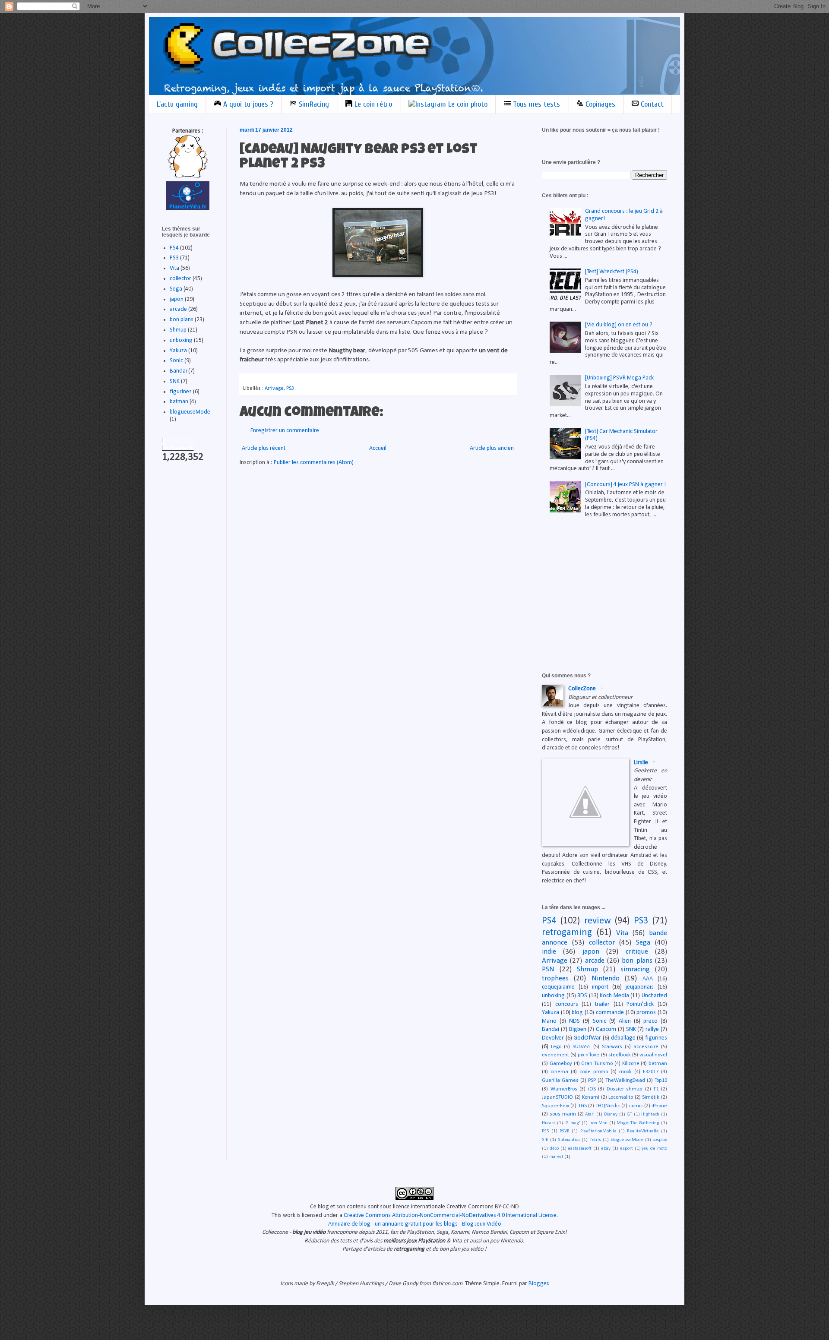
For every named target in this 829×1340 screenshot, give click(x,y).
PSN (548, 969)
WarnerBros (564, 1089)
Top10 (661, 1080)
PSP (592, 1080)
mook (625, 1072)
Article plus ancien (492, 448)
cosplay (660, 1140)
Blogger (538, 1283)
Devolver (553, 1038)
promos (646, 1012)
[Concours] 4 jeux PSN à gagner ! (625, 484)
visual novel (653, 1055)
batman (179, 401)
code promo (593, 1072)
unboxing (181, 340)
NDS (574, 1021)
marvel (556, 1156)
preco (650, 1021)
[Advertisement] (606, 590)
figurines (181, 392)
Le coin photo (466, 104)
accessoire (645, 1046)
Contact (651, 104)
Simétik (650, 1097)
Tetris (595, 1140)
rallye (652, 1029)
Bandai (178, 371)
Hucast (548, 1123)
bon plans (181, 319)
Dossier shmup (625, 1089)
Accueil (377, 448)
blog (577, 1012)
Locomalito (620, 1097)
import (600, 987)
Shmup (178, 330)
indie (549, 951)
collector (180, 278)
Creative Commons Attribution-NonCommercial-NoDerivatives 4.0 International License (450, 1215)
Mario (549, 1021)
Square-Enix (555, 1106)
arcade (178, 309)
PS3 (290, 388)
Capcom (606, 1029)
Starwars (612, 1046)
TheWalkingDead (625, 1080)
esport (626, 1148)
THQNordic (607, 1106)
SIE (545, 1140)
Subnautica (569, 1140)
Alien (625, 1021)
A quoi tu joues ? (247, 104)
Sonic (176, 360)
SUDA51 (581, 1046)
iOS (592, 1089)
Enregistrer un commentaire (284, 430)
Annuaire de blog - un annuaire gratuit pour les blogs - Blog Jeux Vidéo (414, 1224)
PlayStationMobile (598, 1131)
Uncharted (654, 995)
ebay (606, 1148)
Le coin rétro (372, 104)
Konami (590, 1097)
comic (636, 1106)
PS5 (545, 1131)
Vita (174, 268)
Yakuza (178, 351)
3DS (582, 995)
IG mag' (572, 1123)
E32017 (650, 1072)
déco (554, 1148)
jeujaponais (640, 987)
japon (177, 299)
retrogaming (567, 933)
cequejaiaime (558, 987)
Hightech (650, 1114)
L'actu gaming (177, 104)
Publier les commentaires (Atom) (314, 462)
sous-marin (563, 1114)
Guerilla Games (560, 1080)
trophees (555, 978)
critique (637, 951)
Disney (610, 1114)
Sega (176, 289)
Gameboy (561, 1063)
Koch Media (614, 995)
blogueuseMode (190, 412)
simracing (635, 969)
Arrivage (274, 388)
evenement (555, 1055)
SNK (175, 381)
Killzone (630, 1063)
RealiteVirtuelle (643, 1131)
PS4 (174, 248)
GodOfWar (587, 1038)
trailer (602, 1004)
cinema (559, 1072)
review (597, 921)
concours (566, 1004)
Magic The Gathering (638, 1123)
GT (629, 1114)
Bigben (577, 1029)
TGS (582, 1106)
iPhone (659, 1106)
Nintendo (606, 978)
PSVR (565, 1131)
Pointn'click (640, 1004)
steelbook (619, 1055)
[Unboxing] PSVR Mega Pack (619, 378)
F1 (656, 1089)
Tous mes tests (535, 104)
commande (610, 1012)
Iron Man (598, 1123)
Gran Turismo (597, 1063)
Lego (556, 1046)
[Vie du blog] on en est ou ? (618, 325)
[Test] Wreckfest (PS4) (611, 272)
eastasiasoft (580, 1148)
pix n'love (588, 1055)
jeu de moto (654, 1148)
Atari (590, 1114)
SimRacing (313, 104)
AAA (647, 979)
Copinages (599, 104)
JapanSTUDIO (557, 1097)
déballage (623, 1038)
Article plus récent (263, 448)
